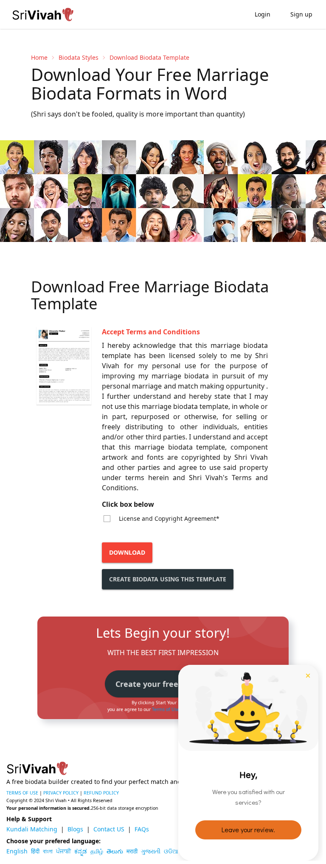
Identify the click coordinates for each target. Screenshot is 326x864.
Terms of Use (166, 709)
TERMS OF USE (22, 793)
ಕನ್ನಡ (80, 851)
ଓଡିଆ (171, 851)
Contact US (108, 829)
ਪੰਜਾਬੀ (63, 851)
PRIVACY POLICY (61, 793)
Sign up (301, 14)
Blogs (75, 829)
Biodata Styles (78, 57)
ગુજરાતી (150, 851)
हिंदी (35, 851)
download (127, 552)
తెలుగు (115, 851)
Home (39, 57)
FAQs (142, 829)
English (17, 851)
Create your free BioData (163, 684)
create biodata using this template (167, 579)
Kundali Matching (31, 829)
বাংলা (48, 851)
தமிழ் (96, 851)
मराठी (132, 851)
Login (262, 14)
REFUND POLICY (101, 793)
